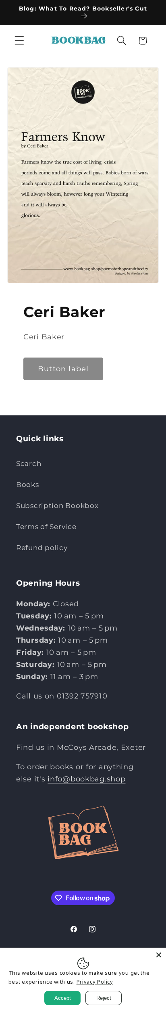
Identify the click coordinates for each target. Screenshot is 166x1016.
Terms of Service (46, 527)
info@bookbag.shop (86, 779)
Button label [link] (63, 368)
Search (28, 463)
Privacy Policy (95, 981)
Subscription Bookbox (57, 506)
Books (27, 484)
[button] (19, 40)
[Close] (159, 955)
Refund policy (41, 548)
